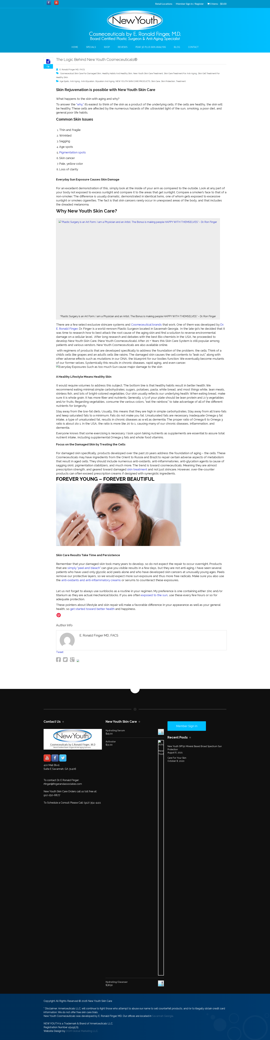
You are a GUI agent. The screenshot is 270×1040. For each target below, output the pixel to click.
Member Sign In (186, 726)
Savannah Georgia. (163, 1016)
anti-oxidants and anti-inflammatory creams (91, 580)
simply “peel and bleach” (84, 568)
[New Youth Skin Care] (135, 26)
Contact (193, 47)
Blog (177, 47)
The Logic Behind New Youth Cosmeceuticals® (96, 59)
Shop (107, 47)
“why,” (80, 104)
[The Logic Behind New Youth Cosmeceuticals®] (48, 61)
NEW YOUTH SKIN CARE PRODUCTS (133, 81)
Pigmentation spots (72, 152)
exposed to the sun (154, 595)
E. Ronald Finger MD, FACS (72, 69)
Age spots (64, 81)
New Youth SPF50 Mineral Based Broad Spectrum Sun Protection (195, 748)
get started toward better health (92, 609)
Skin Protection (168, 81)
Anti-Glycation (87, 81)
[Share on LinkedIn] (77, 661)
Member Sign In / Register (190, 4)
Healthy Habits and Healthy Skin (117, 73)
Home (75, 47)
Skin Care (155, 81)
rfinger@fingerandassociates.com (63, 783)
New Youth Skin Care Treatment (148, 73)
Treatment (181, 81)
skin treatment (137, 469)
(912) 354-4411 (92, 802)
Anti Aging (75, 81)
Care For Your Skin (177, 758)
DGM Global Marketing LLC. (82, 1031)
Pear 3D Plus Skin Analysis (150, 47)
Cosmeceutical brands (146, 324)
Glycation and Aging (105, 81)
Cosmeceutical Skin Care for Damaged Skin (80, 73)
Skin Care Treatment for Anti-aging (180, 73)
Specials (91, 47)
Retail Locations (163, 4)
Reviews (122, 47)
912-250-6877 (52, 795)
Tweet (59, 652)
